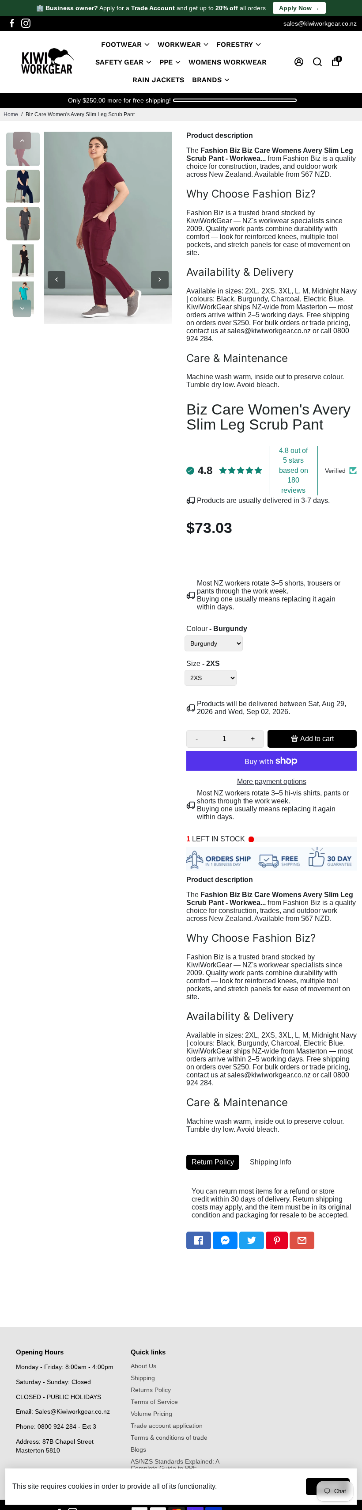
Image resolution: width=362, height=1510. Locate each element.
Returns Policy (151, 1390)
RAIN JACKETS (158, 80)
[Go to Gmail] (302, 1240)
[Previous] (22, 140)
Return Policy (213, 1162)
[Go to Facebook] (12, 23)
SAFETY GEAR (119, 62)
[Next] (22, 308)
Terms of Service (154, 1402)
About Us (143, 1366)
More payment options (271, 781)
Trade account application (167, 1426)
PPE (166, 62)
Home (11, 114)
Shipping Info (270, 1162)
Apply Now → (299, 7)
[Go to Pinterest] (277, 1240)
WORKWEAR (179, 44)
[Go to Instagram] (25, 23)
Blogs (138, 1449)
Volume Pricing (151, 1414)
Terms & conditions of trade (169, 1437)
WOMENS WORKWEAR (228, 62)
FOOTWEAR (121, 44)
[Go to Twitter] (251, 1240)
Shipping (143, 1378)
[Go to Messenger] (225, 1240)
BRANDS (207, 80)
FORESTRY (234, 44)
